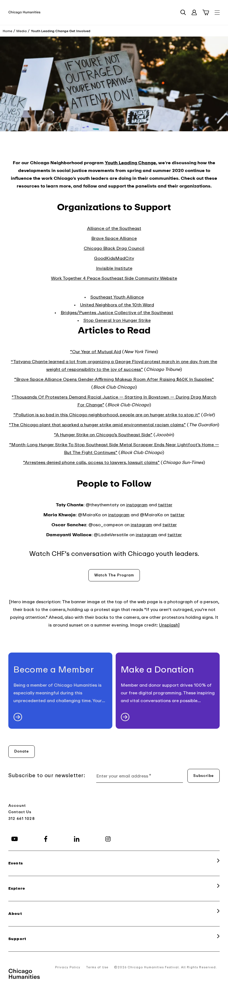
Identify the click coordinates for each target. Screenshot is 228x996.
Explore (16, 888)
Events (15, 863)
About (15, 914)
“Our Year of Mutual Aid (95, 352)
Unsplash (168, 625)
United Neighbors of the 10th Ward (117, 305)
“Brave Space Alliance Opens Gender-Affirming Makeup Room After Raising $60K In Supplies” (114, 379)
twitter (165, 505)
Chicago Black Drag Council (114, 248)
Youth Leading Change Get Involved (60, 31)
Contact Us (20, 812)
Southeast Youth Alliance (117, 297)
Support (17, 939)
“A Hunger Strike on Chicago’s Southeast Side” (103, 435)
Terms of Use (97, 967)
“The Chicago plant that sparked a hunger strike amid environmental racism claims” (97, 425)
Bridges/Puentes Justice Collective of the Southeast (117, 312)
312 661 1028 (21, 819)
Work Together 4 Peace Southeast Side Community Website (114, 278)
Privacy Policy (67, 967)
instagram (137, 505)
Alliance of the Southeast (114, 228)
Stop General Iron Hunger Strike (117, 320)
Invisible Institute (114, 268)
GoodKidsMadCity (114, 258)
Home (7, 31)
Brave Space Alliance (114, 238)
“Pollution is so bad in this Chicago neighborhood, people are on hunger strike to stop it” (106, 415)
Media (21, 31)
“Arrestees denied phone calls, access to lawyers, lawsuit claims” (91, 462)
